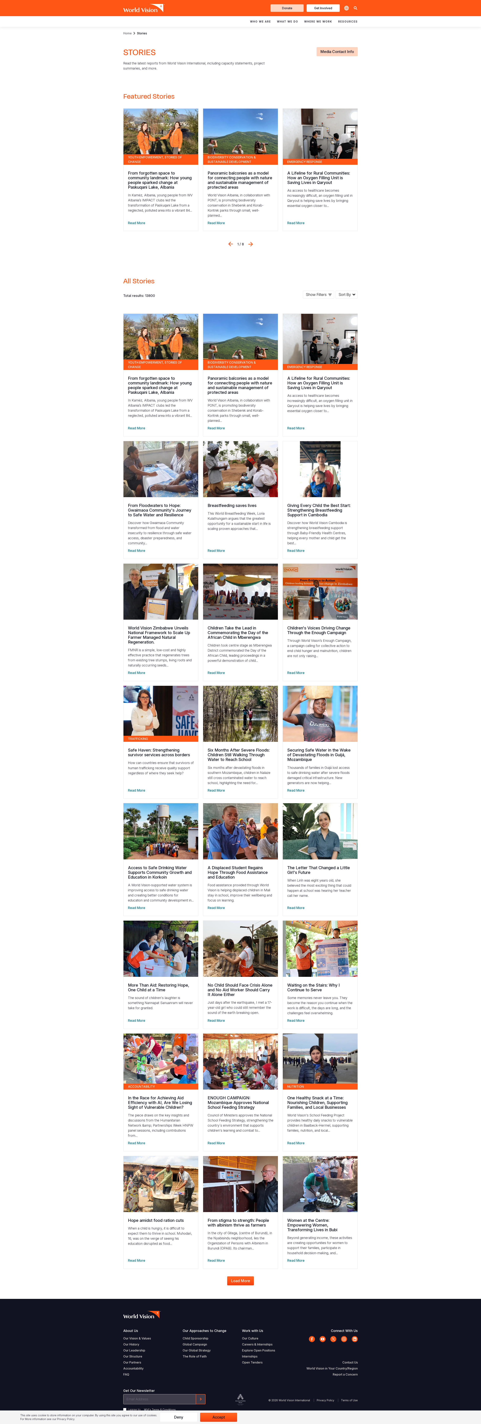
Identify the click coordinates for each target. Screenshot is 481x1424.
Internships (249, 1356)
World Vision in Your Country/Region (332, 1368)
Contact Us (350, 1362)
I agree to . (152, 1409)
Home (127, 33)
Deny (178, 1417)
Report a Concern (345, 1374)
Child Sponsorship (195, 1338)
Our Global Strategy (197, 1350)
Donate (287, 8)
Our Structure (132, 1356)
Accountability (133, 1368)
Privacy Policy (325, 1400)
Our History (131, 1344)
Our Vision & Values (137, 1338)
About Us (130, 1331)
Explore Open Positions (258, 1350)
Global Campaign (195, 1344)
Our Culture (250, 1338)
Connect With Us (344, 1331)
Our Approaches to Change (204, 1331)
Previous (230, 244)
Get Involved (323, 8)
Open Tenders (252, 1362)
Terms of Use (349, 1400)
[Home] (138, 8)
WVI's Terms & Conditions (160, 1409)
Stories (142, 33)
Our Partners (132, 1362)
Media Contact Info (337, 51)
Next (250, 244)
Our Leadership (134, 1350)
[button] (355, 8)
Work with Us (252, 1331)
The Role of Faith (195, 1356)
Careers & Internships (257, 1344)
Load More (240, 1281)
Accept (219, 1417)
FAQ (126, 1374)
